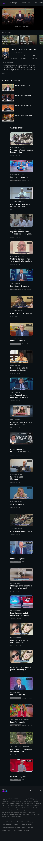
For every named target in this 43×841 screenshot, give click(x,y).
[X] (40, 791)
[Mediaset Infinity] (4, 3)
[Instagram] (35, 791)
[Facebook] (30, 791)
